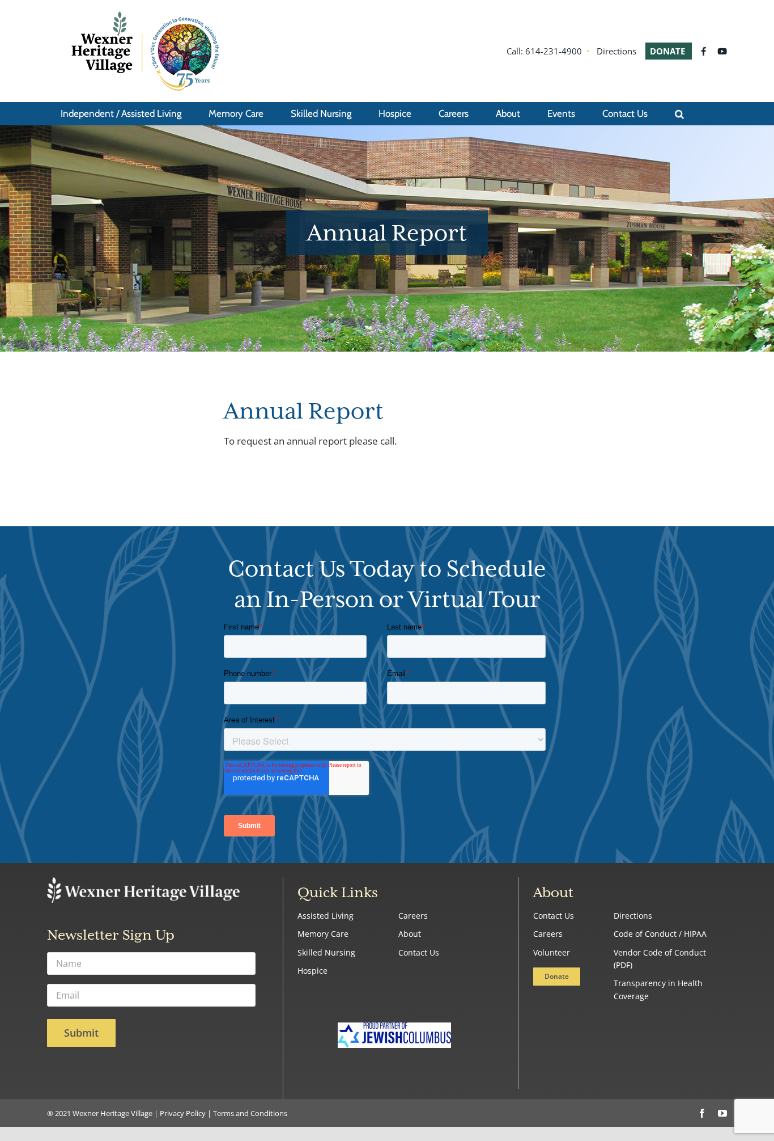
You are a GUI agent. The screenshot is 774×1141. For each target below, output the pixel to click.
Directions (616, 51)
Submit (81, 1032)
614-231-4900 (553, 51)
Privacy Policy (183, 1113)
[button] (679, 113)
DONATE (668, 51)
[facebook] (702, 1113)
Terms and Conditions (250, 1113)
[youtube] (722, 1113)
